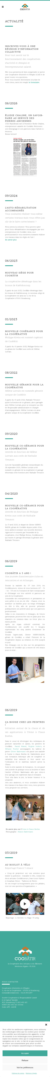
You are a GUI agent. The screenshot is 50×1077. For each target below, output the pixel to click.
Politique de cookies (18, 1073)
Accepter (25, 1053)
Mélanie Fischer (12, 749)
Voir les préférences (25, 1067)
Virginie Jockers (35, 746)
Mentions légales (21, 966)
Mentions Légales (31, 1073)
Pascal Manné (21, 746)
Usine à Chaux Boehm (31, 829)
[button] (46, 1024)
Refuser (25, 1060)
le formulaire (34, 82)
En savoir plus (11, 240)
